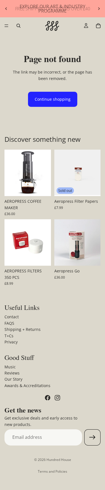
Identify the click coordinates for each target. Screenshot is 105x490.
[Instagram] (57, 397)
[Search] (18, 26)
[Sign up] (92, 437)
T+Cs (8, 335)
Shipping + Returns (22, 329)
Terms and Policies (52, 471)
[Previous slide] (6, 9)
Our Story (13, 379)
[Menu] (6, 25)
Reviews (12, 373)
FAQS (9, 323)
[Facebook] (47, 397)
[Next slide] (99, 9)
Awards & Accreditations (27, 385)
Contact (11, 317)
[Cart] (98, 26)
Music (10, 366)
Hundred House (58, 459)
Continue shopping (53, 99)
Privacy (11, 342)
